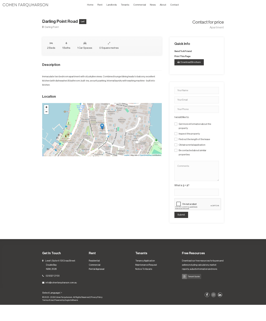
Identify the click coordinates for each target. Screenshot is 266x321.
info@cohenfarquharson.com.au (61, 283)
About (163, 5)
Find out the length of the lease (194, 139)
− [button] (46, 112)
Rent (100, 5)
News (153, 5)
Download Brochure (190, 62)
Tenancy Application (145, 261)
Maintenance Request (146, 265)
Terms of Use (47, 300)
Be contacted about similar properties (192, 152)
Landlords (112, 5)
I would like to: (181, 117)
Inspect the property (189, 134)
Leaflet (126, 155)
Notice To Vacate (143, 269)
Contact (174, 5)
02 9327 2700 (53, 276)
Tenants (125, 5)
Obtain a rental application (192, 145)
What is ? (181, 185)
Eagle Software (71, 300)
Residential (94, 261)
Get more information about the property (195, 126)
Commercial (139, 5)
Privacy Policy (96, 297)
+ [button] (46, 107)
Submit (181, 215)
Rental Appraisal (96, 269)
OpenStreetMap (146, 155)
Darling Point (51, 27)
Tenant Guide (194, 276)
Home (90, 5)
